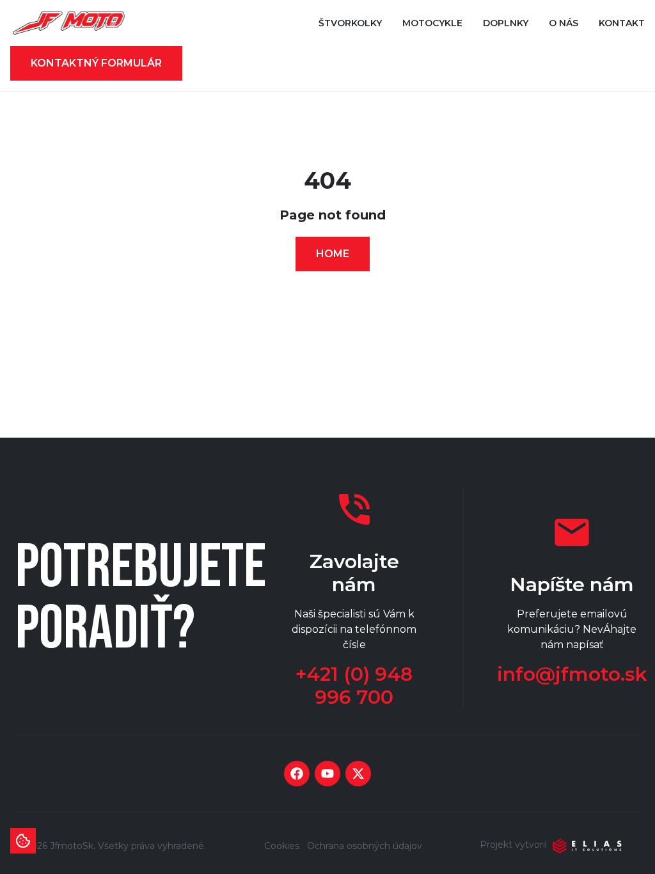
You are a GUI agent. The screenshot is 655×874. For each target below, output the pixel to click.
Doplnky (505, 23)
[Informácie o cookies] (23, 841)
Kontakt (622, 23)
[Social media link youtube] (327, 773)
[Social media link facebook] (297, 773)
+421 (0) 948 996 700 (354, 686)
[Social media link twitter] (358, 773)
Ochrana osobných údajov (364, 846)
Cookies (281, 846)
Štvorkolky (350, 23)
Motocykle (432, 23)
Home (332, 254)
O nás (563, 23)
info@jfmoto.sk (572, 674)
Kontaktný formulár (96, 63)
